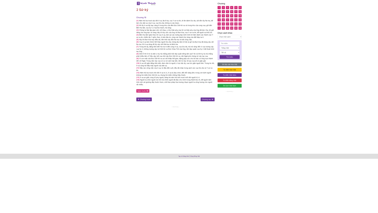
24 (240, 20)
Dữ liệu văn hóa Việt (229, 64)
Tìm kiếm (229, 57)
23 (236, 20)
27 (227, 24)
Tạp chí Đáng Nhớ (183, 156)
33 (227, 28)
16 (232, 16)
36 (240, 28)
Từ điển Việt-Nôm (229, 75)
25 (219, 24)
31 (219, 28)
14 (223, 16)
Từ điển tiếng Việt (229, 80)
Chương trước (145, 99)
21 (227, 20)
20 (223, 20)
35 (236, 28)
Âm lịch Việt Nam (229, 86)
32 (223, 28)
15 (227, 16)
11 (236, 12)
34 (232, 28)
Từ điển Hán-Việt (229, 70)
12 (240, 12)
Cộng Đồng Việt (195, 156)
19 (219, 20)
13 (219, 16)
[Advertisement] (175, 122)
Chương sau (206, 99)
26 (223, 24)
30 (240, 24)
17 (236, 16)
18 (240, 16)
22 (232, 20)
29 (236, 24)
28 (232, 24)
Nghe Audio (141, 91)
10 (232, 12)
